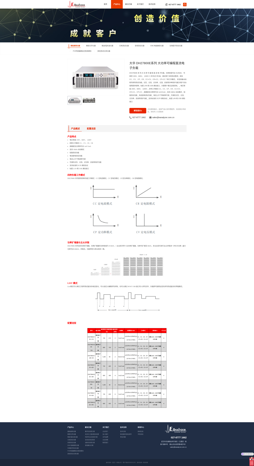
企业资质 (105, 440)
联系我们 (105, 442)
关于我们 (140, 4)
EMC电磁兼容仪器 (157, 46)
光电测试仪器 (124, 46)
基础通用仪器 (75, 46)
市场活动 (140, 434)
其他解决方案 (89, 445)
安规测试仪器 (139, 46)
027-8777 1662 (139, 117)
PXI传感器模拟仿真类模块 (82, 51)
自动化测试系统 (90, 440)
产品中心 (117, 4)
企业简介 (105, 431)
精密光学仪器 (91, 46)
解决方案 (128, 4)
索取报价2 (138, 111)
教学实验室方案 (90, 431)
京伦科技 (145, 462)
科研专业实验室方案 (91, 437)
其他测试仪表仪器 (103, 51)
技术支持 (152, 4)
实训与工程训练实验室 (92, 434)
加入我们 (105, 434)
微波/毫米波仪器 (107, 46)
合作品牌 (105, 437)
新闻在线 (140, 431)
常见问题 (123, 437)
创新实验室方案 (90, 442)
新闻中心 (141, 427)
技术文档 (123, 431)
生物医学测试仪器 (176, 46)
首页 (105, 4)
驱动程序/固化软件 (126, 434)
